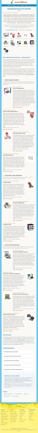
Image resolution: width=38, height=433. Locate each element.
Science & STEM (8, 12)
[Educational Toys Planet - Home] (19, 2)
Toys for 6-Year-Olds (15, 396)
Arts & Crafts (22, 414)
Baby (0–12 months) (13, 411)
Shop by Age (31, 413)
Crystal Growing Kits (4, 416)
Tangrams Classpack (7, 182)
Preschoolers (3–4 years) (14, 414)
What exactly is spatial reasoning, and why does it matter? (12, 356)
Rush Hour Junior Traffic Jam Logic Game (20, 294)
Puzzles (21, 416)
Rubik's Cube (20, 338)
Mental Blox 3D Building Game (18, 202)
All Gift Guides (31, 411)
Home (4, 12)
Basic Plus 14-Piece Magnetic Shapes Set (10, 111)
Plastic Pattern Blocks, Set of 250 (19, 133)
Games (21, 418)
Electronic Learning (23, 419)
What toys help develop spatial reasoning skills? (11, 351)
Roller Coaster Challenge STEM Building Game (11, 273)
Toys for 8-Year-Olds (13, 419)
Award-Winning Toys (4, 422)
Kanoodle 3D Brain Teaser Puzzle (9, 314)
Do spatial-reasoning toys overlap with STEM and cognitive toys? (13, 369)
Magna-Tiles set (5, 342)
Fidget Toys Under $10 (4, 414)
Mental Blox (7, 341)
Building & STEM (22, 413)
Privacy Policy (31, 419)
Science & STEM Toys (18, 393)
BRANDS (26, 5)
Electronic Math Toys (4, 418)
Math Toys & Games (7, 396)
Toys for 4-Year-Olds (13, 416)
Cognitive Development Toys (8, 393)
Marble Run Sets (26, 393)
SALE (29, 5)
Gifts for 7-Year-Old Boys (5, 411)
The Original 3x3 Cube (7, 224)
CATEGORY (14, 5)
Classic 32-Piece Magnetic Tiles (18, 88)
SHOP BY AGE (9, 5)
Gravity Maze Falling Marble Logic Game (20, 251)
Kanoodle (14, 338)
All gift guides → (3, 424)
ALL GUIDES (22, 5)
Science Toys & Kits (23, 411)
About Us (30, 416)
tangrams (25, 338)
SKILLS (18, 5)
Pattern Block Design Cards (8, 155)
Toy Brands (30, 414)
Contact (30, 418)
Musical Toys (22, 421)
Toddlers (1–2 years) (13, 413)
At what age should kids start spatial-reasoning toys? (11, 360)
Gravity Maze (27, 339)
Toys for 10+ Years (13, 421)
